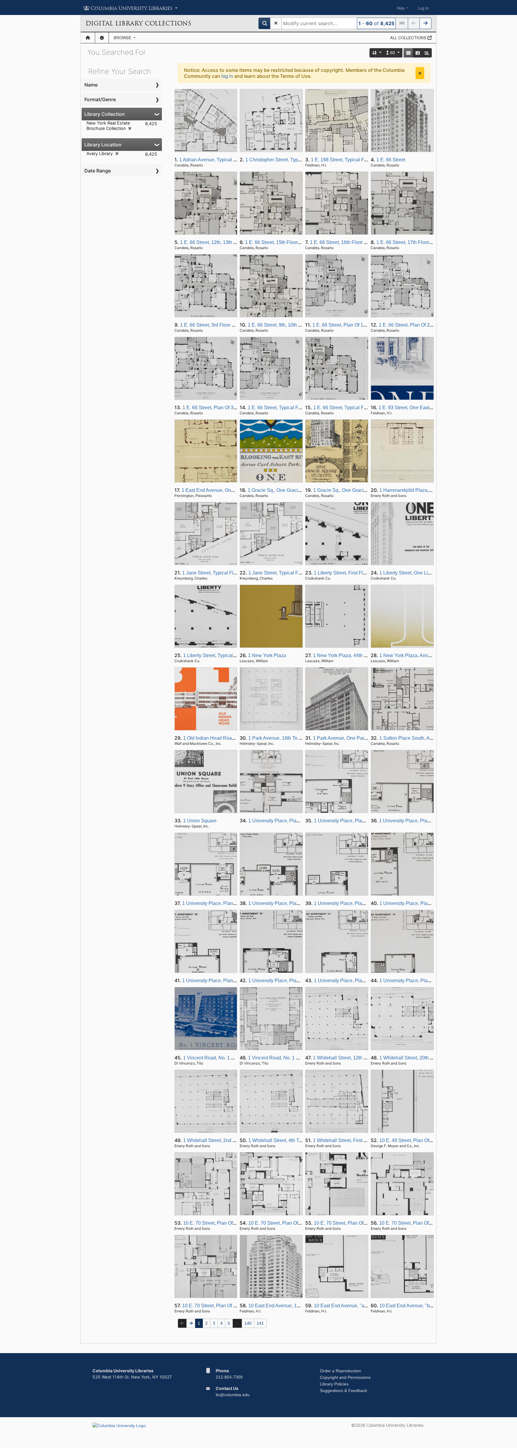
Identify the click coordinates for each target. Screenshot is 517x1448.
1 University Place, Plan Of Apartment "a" (291, 820)
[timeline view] (427, 52)
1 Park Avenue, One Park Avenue (348, 738)
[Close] (420, 73)
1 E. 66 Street (390, 159)
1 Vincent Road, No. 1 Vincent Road (221, 1057)
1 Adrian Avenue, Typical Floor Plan (217, 159)
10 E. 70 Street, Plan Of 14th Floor (284, 1223)
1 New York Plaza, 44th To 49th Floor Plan (358, 655)
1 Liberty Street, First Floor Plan (347, 572)
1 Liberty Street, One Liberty (408, 572)
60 (392, 52)
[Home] (88, 37)
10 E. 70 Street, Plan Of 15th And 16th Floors (361, 1223)
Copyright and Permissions (345, 1377)
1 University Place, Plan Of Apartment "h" (357, 903)
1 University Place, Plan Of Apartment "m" (226, 980)
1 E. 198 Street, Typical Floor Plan (347, 159)
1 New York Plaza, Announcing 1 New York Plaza (431, 655)
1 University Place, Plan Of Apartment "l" (422, 903)
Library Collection (104, 114)
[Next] (425, 23)
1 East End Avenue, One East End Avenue (227, 490)
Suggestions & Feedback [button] (343, 1390)
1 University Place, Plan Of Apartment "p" (422, 980)
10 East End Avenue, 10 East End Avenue (292, 1305)
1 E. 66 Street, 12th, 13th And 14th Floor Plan (228, 242)
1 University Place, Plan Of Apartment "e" (225, 903)
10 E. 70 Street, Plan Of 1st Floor (413, 1223)
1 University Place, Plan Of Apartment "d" (422, 820)
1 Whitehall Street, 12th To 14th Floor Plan (357, 1057)
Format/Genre (100, 99)
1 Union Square (200, 820)
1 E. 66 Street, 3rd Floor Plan (210, 324)
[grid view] (408, 52)
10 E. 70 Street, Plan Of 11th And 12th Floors (230, 1223)
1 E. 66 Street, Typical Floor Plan (282, 407)
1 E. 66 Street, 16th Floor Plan (342, 242)
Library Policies (334, 1384)
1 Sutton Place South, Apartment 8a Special (425, 738)
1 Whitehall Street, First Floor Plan (349, 1140)
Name (91, 85)
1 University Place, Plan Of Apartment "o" (357, 980)
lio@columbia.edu (233, 1394)
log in (227, 76)
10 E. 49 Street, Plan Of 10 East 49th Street (425, 1140)
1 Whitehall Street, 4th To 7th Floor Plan (290, 1140)
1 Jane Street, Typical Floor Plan (216, 572)
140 (248, 1323)
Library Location (102, 145)
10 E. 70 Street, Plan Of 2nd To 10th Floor (226, 1305)
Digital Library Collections (138, 23)
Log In (423, 8)
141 (260, 1323)
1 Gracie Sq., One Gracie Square (282, 490)
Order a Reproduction (340, 1370)
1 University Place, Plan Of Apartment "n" (291, 980)
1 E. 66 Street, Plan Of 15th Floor (347, 324)
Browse (123, 37)
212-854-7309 (229, 1377)
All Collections (409, 37)
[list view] (417, 52)
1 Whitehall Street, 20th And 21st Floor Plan (425, 1057)
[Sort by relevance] (376, 52)
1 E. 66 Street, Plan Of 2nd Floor (413, 324)
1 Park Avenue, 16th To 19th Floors (285, 738)
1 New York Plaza (267, 655)
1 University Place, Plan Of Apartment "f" (291, 903)
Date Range (97, 171)
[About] (102, 37)
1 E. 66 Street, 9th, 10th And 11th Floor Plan (294, 324)
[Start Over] (276, 23)
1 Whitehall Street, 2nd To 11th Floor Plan (227, 1140)
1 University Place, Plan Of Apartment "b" (357, 820)
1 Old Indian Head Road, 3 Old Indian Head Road (235, 738)
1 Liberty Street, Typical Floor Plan (219, 655)
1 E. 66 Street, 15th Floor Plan (277, 242)
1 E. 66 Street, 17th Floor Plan (408, 242)
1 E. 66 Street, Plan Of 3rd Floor (216, 407)
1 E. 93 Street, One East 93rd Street (416, 407)
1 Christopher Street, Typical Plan (281, 159)
